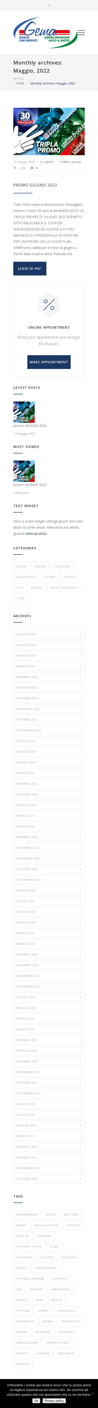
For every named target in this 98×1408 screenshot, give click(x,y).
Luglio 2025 (49, 741)
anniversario (27, 1214)
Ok (36, 1401)
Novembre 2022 (49, 976)
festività (59, 1278)
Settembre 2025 (49, 730)
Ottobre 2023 (49, 869)
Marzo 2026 (49, 666)
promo (76, 162)
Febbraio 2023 (49, 954)
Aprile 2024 (49, 815)
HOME (20, 83)
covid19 (47, 1257)
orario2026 (66, 1310)
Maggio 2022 (49, 1008)
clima (54, 1246)
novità (57, 1300)
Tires (20, 598)
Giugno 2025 (49, 751)
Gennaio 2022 (49, 1050)
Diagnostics (26, 577)
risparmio (67, 1332)
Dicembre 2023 (49, 847)
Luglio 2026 (49, 634)
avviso (21, 566)
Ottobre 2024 (49, 794)
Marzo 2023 (49, 944)
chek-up (22, 1236)
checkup (73, 1225)
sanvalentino (57, 1342)
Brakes (40, 566)
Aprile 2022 (49, 1018)
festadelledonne (30, 1278)
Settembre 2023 (49, 879)
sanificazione (27, 1342)
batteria (71, 1214)
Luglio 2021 (49, 1114)
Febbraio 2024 (49, 837)
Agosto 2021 (49, 1104)
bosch (21, 1225)
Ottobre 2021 (49, 1082)
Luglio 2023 (49, 901)
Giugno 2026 (49, 645)
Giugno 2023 (49, 912)
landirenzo (60, 1289)
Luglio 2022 (49, 997)
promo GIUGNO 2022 (35, 185)
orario (43, 1310)
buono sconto (46, 1225)
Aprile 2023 (49, 933)
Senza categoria (63, 587)
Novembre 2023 (49, 858)
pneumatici (25, 1321)
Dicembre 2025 (49, 698)
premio (48, 1321)
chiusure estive (29, 1246)
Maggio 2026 (49, 655)
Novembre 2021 (49, 1072)
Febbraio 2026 (49, 677)
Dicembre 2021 (49, 1061)
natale (22, 1300)
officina (23, 1310)
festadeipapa (45, 1268)
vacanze (23, 1364)
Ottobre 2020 (49, 1178)
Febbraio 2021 (49, 1146)
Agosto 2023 (49, 890)
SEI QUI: (18, 78)
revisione (43, 1332)
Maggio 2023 (49, 922)
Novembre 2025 (49, 709)
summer (43, 1353)
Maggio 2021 (49, 1125)
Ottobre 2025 (49, 719)
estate (21, 1268)
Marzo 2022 (49, 1029)
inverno (36, 1289)
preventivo (71, 1321)
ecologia (69, 1257)
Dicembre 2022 (49, 965)
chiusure (44, 1236)
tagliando (65, 1353)
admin (49, 162)
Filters (66, 162)
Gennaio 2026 (49, 687)
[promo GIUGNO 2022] (49, 131)
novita (69, 577)
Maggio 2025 (49, 762)
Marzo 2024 (49, 826)
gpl (19, 1289)
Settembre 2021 (49, 1093)
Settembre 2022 (49, 986)
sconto (22, 1353)
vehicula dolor (36, 533)
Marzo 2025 (49, 773)
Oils (19, 587)
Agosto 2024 (49, 805)
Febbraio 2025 (49, 783)
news (39, 1300)
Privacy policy (54, 1401)
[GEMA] (45, 32)
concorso (62, 566)
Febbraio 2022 (49, 1040)
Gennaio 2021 (49, 1157)
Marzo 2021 (49, 1136)
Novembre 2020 (49, 1168)
